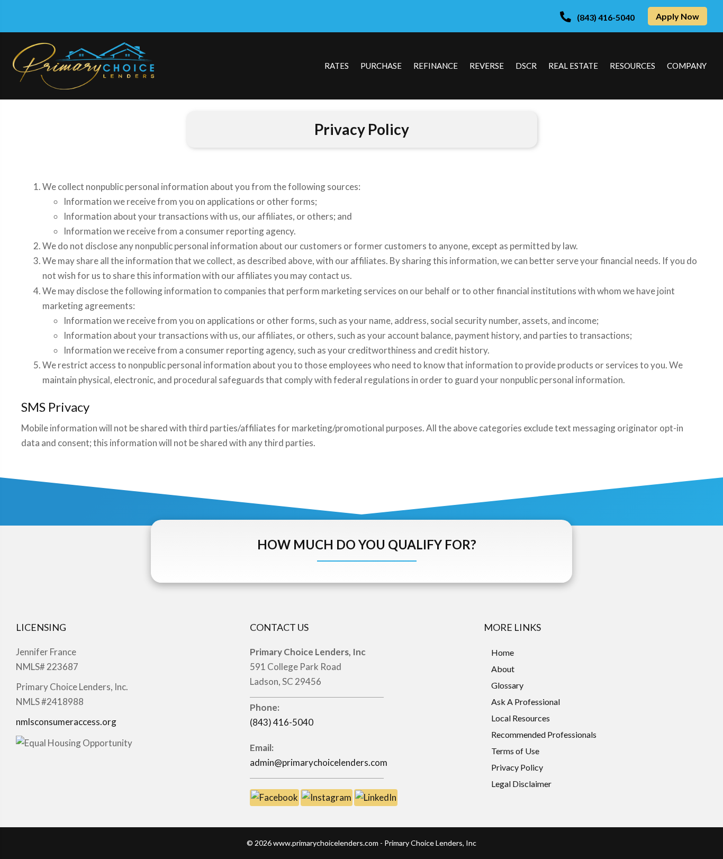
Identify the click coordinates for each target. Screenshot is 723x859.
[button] (597, 17)
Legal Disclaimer (521, 784)
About (502, 669)
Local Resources (520, 718)
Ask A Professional (525, 702)
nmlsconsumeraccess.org (66, 721)
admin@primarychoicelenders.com (318, 762)
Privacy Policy (517, 767)
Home (502, 652)
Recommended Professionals (544, 734)
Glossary (507, 685)
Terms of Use (515, 751)
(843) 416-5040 (281, 722)
